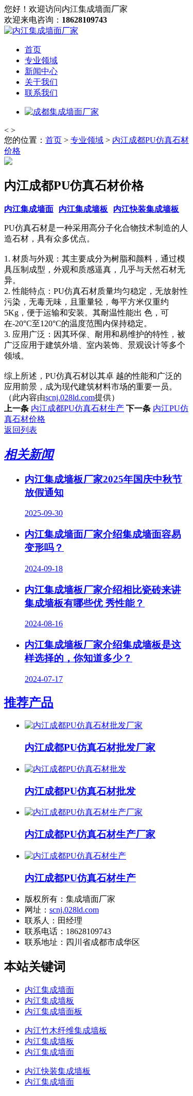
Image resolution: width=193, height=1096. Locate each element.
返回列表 (20, 429)
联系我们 (41, 92)
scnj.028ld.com (70, 397)
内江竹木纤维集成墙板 (66, 1030)
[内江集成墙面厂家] (41, 30)
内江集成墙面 (29, 209)
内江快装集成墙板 (146, 209)
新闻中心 (41, 71)
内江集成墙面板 (53, 1011)
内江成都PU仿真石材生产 (77, 408)
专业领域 (41, 60)
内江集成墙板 (83, 209)
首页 (33, 49)
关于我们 (41, 82)
